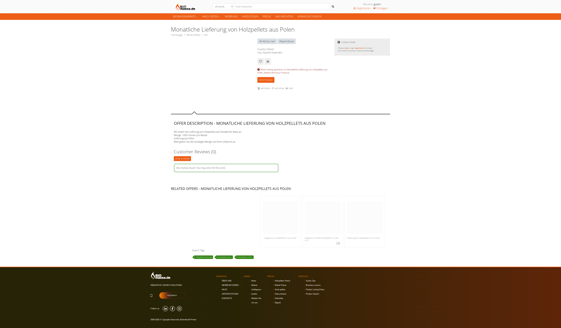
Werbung (231, 16)
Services (303, 276)
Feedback (172, 295)
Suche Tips (311, 281)
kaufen (254, 294)
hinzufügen (250, 16)
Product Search (312, 294)
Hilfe (224, 289)
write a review (182, 158)
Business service (313, 285)
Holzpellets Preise (282, 281)
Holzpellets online (245, 257)
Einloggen (382, 8)
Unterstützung (230, 294)
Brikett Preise (280, 285)
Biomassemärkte (185, 16)
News (253, 281)
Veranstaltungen (309, 16)
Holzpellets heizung (204, 257)
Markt (247, 276)
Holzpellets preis (224, 257)
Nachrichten (284, 16)
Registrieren (363, 8)
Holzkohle (279, 298)
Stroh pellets (280, 289)
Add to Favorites (260, 61)
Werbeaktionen (230, 285)
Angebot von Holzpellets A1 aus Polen (280, 238)
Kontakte (227, 298)
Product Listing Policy (315, 289)
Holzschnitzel (280, 294)
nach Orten (211, 16)
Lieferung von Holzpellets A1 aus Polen (363, 238)
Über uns (227, 281)
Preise (267, 16)
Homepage (177, 34)
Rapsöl (278, 303)
